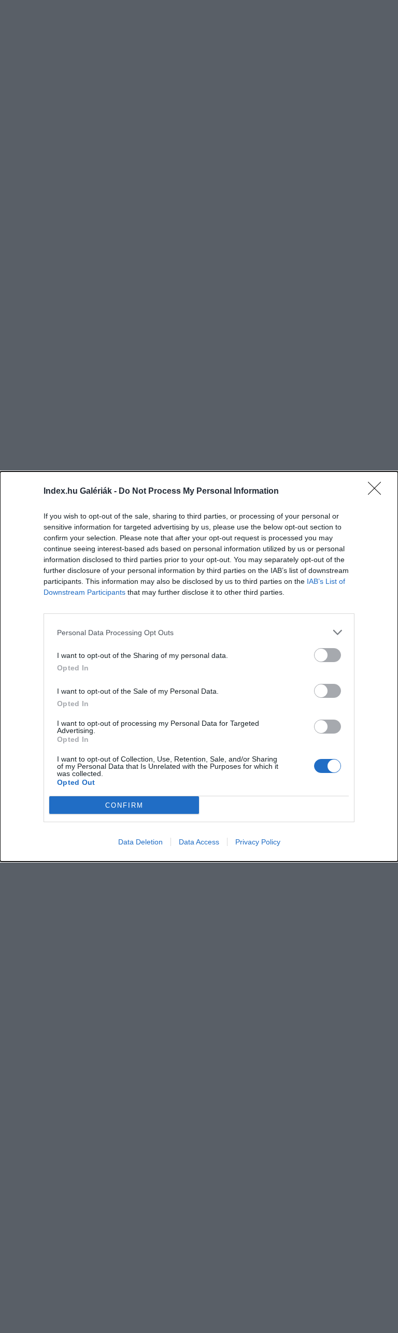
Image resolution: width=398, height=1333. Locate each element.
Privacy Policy (257, 842)
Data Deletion (140, 842)
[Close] (378, 491)
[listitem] (199, 632)
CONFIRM (124, 805)
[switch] (327, 655)
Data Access (199, 842)
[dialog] (199, 666)
